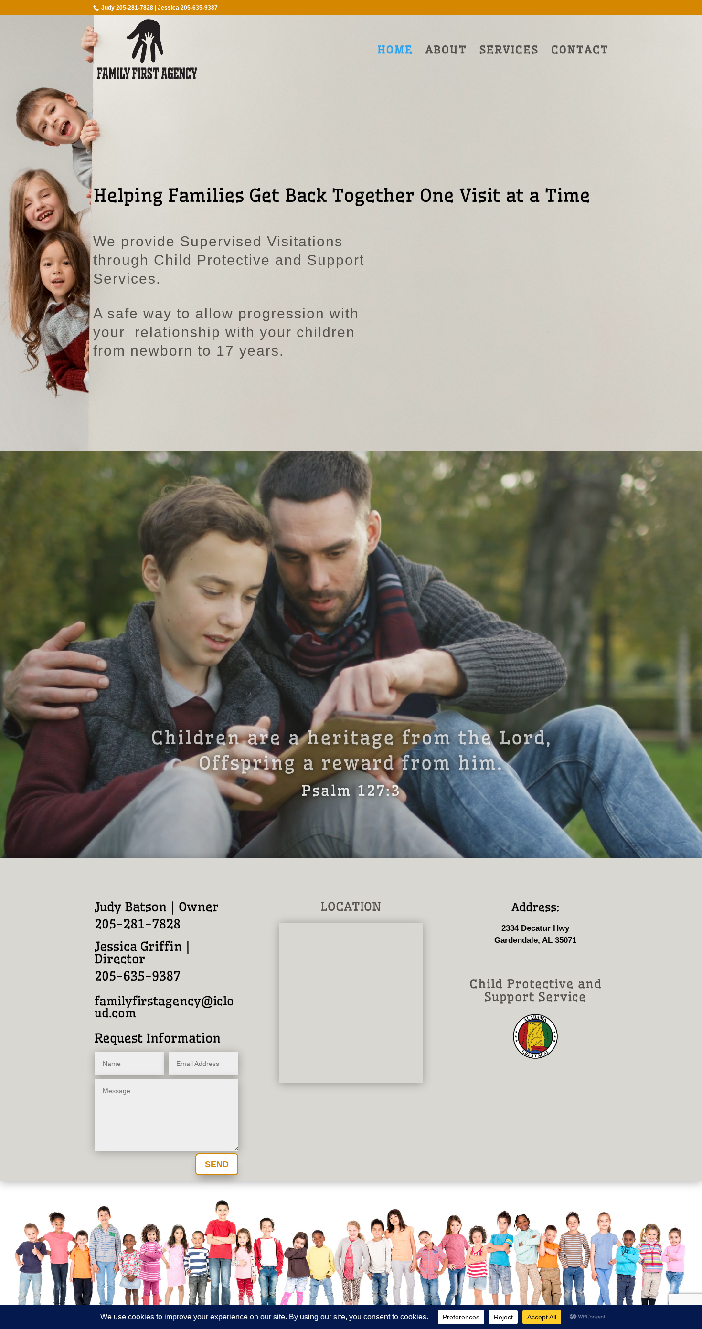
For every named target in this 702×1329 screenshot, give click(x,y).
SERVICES (509, 51)
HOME (395, 51)
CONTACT (580, 51)
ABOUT (446, 51)
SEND (217, 1164)
